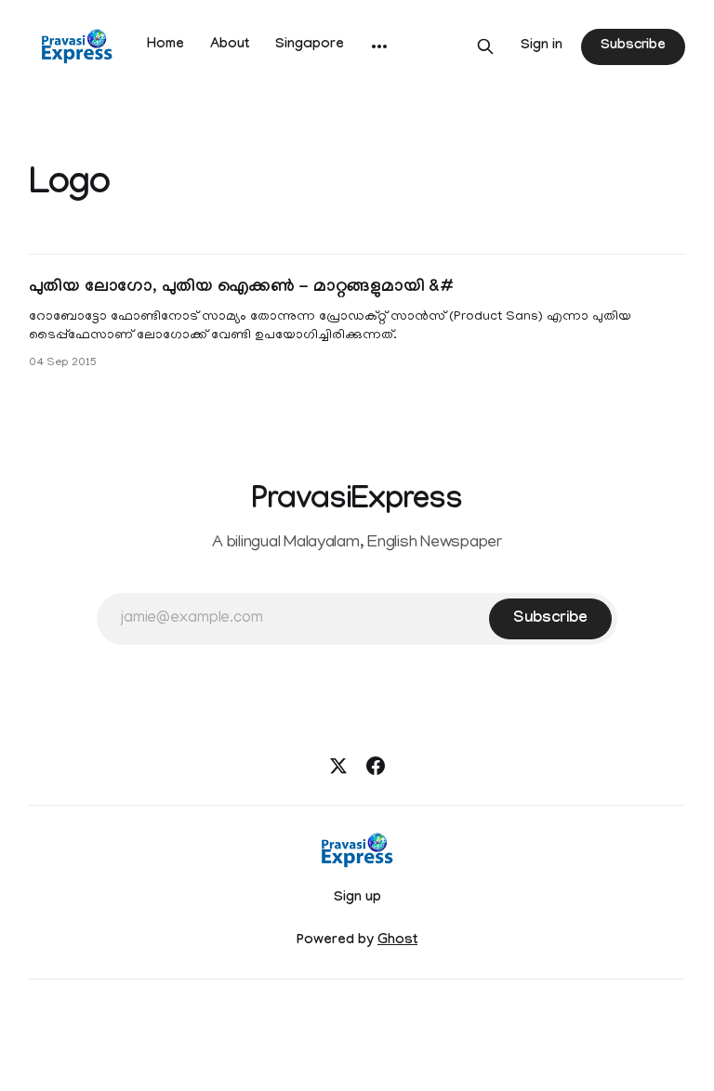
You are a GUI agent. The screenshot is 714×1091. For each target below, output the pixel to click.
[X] (338, 765)
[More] (379, 46)
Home (165, 45)
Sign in (541, 46)
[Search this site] (485, 46)
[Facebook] (375, 765)
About (229, 45)
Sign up (357, 898)
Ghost (397, 941)
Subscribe (633, 46)
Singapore (309, 45)
